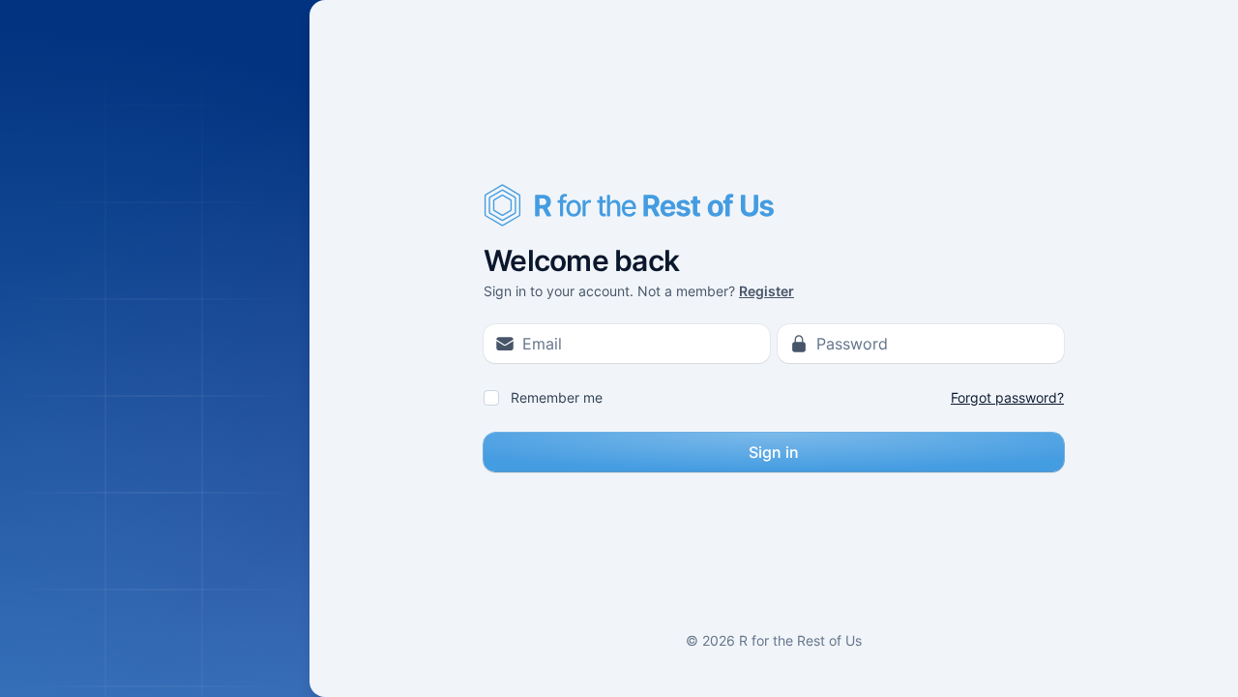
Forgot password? (1007, 397)
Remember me (557, 397)
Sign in (774, 452)
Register (766, 291)
